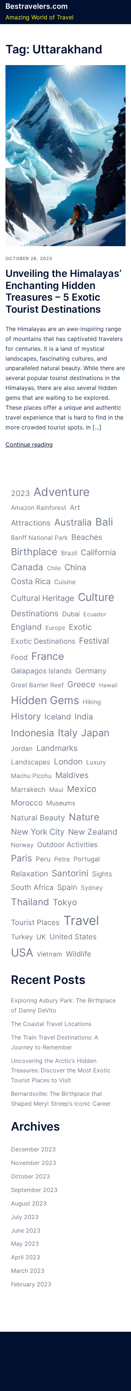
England (26, 627)
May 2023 (25, 1243)
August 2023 (29, 1203)
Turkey (22, 937)
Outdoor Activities (67, 844)
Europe (55, 627)
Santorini (70, 873)
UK (41, 937)
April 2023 (25, 1257)
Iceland (57, 716)
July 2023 (25, 1217)
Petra (62, 859)
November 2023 (33, 1162)
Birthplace (34, 551)
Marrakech (28, 789)
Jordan (22, 748)
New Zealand (93, 832)
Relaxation (29, 873)
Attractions (31, 522)
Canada (27, 567)
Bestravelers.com (36, 6)
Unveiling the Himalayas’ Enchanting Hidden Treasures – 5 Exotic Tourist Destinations (63, 291)
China (75, 567)
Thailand (30, 901)
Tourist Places (35, 922)
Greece (81, 684)
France (47, 656)
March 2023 (27, 1270)
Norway (22, 845)
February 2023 (31, 1284)
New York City (37, 832)
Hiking (92, 702)
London (68, 761)
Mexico (81, 788)
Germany (90, 670)
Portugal (87, 859)
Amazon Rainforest (38, 507)
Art (75, 507)
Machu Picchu (31, 775)
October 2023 (30, 1176)
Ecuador (94, 614)
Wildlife (78, 954)
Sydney (92, 887)
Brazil (69, 553)
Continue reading (29, 444)
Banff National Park (39, 537)
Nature (84, 817)
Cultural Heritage (42, 598)
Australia (73, 522)
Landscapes (30, 762)
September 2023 (34, 1189)
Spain (67, 887)
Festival (94, 641)
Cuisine (65, 582)
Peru (43, 859)
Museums (60, 803)
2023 (20, 493)
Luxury (96, 762)
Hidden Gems (45, 700)
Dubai (71, 614)
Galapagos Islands (41, 670)
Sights (102, 874)
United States (73, 936)
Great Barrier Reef (37, 685)
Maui (56, 789)
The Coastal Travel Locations (51, 1023)
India (84, 716)
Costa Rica (31, 581)
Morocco (27, 802)
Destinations (35, 613)
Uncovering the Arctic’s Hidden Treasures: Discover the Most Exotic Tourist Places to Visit (61, 1070)
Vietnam (49, 954)
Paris (21, 858)
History (26, 716)
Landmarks (57, 748)
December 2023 (33, 1149)
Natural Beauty (38, 817)
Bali (104, 521)
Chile (54, 568)
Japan (95, 733)
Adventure (61, 492)
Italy (68, 732)
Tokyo (65, 902)
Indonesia (32, 732)
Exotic (80, 627)
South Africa (32, 887)
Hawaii (108, 685)
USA (22, 952)
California (98, 552)
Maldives (71, 775)
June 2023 (25, 1230)
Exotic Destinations (43, 641)
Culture (96, 597)
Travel (81, 920)
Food (19, 657)
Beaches (86, 537)
